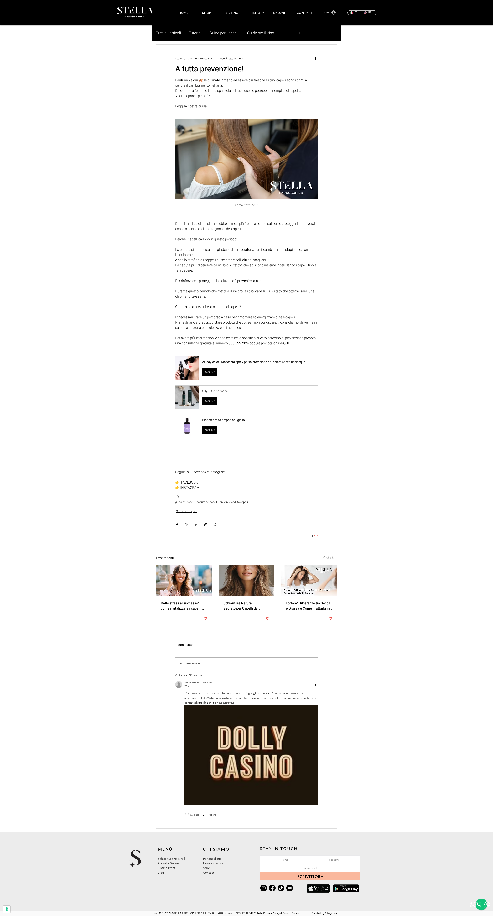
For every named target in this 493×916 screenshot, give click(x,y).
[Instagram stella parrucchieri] (263, 888)
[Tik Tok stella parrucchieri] (281, 888)
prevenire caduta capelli (234, 502)
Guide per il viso (260, 33)
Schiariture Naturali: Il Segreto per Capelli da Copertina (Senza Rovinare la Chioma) (245, 606)
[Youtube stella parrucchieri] (289, 888)
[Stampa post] (215, 524)
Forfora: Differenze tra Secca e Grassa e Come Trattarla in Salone (308, 606)
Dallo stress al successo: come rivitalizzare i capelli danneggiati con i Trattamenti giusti (183, 606)
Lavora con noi (213, 863)
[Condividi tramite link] (205, 524)
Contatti (209, 872)
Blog (161, 872)
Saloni (207, 868)
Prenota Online (168, 863)
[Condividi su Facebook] (177, 524)
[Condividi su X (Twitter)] (186, 524)
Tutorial (195, 33)
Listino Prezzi (167, 868)
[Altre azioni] (315, 58)
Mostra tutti (330, 557)
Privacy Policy (271, 913)
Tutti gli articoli (168, 33)
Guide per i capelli (224, 33)
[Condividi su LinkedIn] (196, 524)
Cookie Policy (291, 913)
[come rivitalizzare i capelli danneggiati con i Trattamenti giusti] (184, 580)
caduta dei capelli (207, 502)
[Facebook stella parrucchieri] (272, 888)
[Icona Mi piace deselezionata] (186, 814)
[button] (211, 12)
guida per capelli (185, 502)
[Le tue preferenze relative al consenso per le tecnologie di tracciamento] (6, 909)
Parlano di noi (212, 859)
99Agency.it (332, 913)
